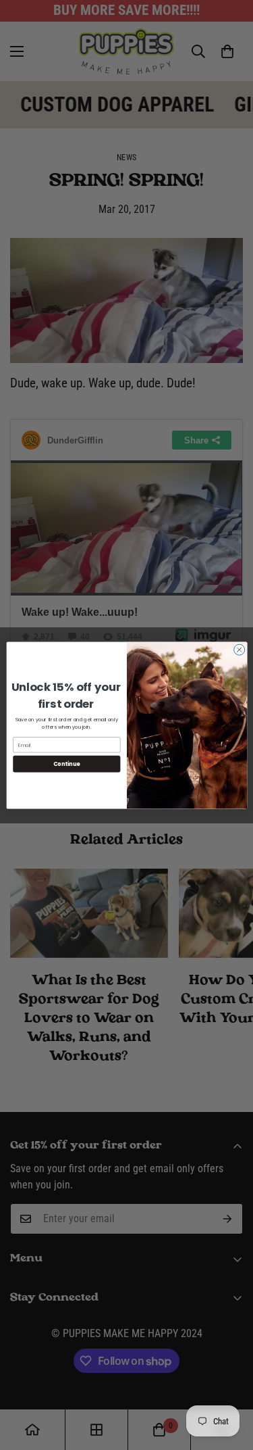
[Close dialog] (238, 649)
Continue (66, 763)
